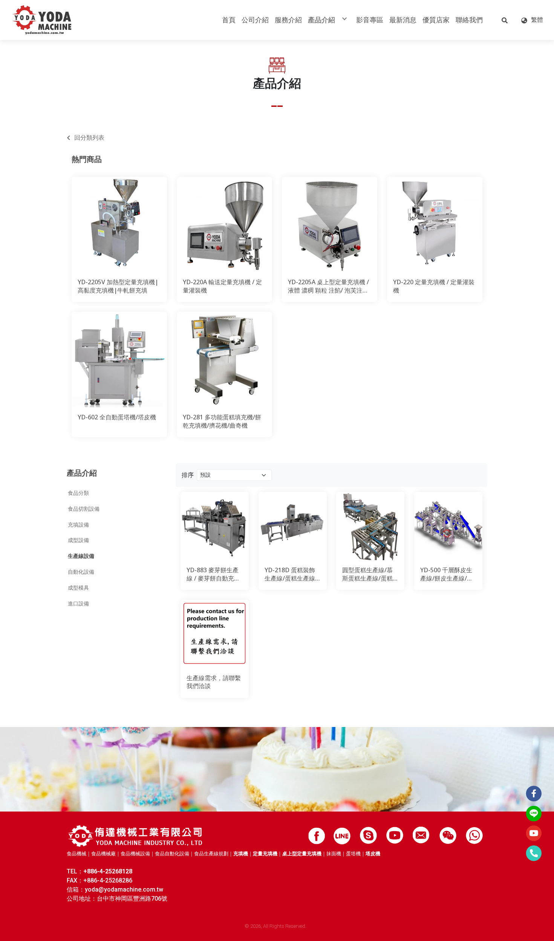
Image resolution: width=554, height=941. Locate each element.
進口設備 (78, 604)
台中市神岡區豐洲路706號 (132, 898)
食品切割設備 (83, 509)
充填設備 (78, 525)
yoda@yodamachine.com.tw (124, 889)
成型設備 (78, 540)
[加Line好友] (342, 835)
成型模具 (78, 588)
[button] (504, 20)
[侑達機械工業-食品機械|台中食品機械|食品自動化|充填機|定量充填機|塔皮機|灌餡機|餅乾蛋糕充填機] (42, 20)
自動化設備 (81, 572)
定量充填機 (265, 853)
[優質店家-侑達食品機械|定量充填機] (136, 836)
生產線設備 (81, 556)
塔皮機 (373, 853)
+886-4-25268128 (107, 871)
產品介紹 (82, 473)
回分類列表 (89, 137)
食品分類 (78, 493)
